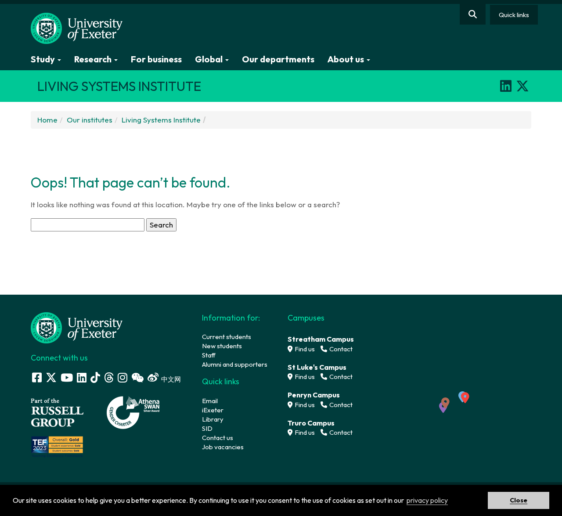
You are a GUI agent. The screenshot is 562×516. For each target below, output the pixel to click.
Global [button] (209, 59)
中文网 (171, 379)
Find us (304, 349)
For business (156, 59)
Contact (340, 349)
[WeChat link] (137, 377)
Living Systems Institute (161, 119)
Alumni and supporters (234, 364)
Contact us (217, 437)
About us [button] (347, 59)
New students (222, 346)
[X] (522, 86)
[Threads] (109, 377)
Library (212, 419)
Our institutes (89, 119)
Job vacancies (223, 447)
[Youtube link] (67, 377)
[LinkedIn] (506, 86)
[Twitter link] (51, 377)
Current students (226, 336)
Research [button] (93, 59)
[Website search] (473, 14)
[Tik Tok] (95, 377)
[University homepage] (77, 327)
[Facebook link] (37, 377)
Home (47, 119)
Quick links (514, 15)
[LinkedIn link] (81, 377)
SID (207, 428)
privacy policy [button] (427, 500)
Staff (209, 355)
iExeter (212, 410)
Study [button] (44, 59)
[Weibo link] (153, 377)
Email (210, 401)
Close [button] (518, 500)
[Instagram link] (122, 377)
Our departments (278, 59)
